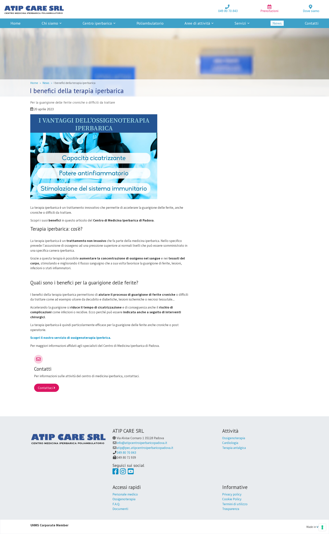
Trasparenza (230, 509)
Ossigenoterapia (233, 438)
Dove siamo (311, 11)
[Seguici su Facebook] (115, 472)
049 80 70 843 (228, 11)
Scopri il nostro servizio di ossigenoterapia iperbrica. (70, 337)
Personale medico (125, 494)
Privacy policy (231, 494)
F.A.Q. (116, 504)
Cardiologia (230, 443)
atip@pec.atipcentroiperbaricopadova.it (145, 447)
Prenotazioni (269, 11)
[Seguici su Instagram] (123, 472)
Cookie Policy (231, 499)
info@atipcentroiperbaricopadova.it (142, 443)
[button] (51, 23)
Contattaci (46, 388)
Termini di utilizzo (235, 504)
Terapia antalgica (234, 447)
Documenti (120, 509)
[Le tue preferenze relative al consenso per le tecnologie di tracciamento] (322, 527)
